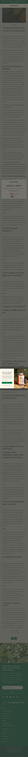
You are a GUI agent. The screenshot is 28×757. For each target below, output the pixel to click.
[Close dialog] (25, 369)
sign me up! (7, 382)
